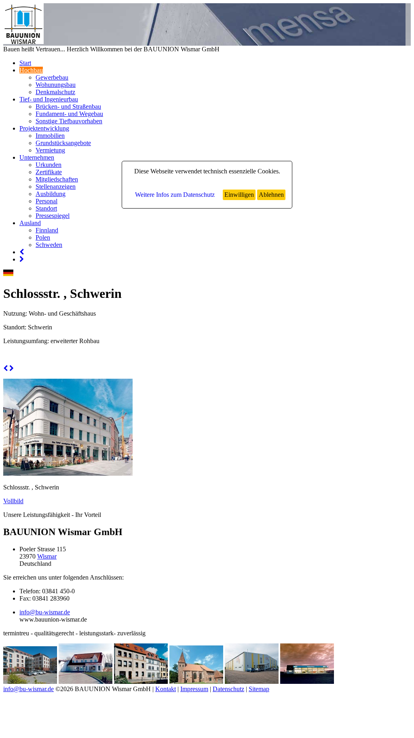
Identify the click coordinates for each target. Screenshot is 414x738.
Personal (46, 201)
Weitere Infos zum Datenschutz (175, 194)
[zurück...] (21, 252)
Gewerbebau (52, 77)
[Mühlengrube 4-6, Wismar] (141, 681)
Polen (43, 237)
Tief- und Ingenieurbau (48, 99)
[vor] (11, 368)
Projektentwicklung (44, 128)
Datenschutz (228, 688)
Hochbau (31, 70)
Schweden (49, 244)
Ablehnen (271, 194)
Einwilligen (239, 194)
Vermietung (50, 150)
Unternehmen (36, 157)
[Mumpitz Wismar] (252, 681)
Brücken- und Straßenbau (68, 106)
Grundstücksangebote (63, 142)
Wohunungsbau (56, 84)
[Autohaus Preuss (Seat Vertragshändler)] (307, 681)
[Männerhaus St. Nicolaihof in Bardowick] (196, 681)
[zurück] (5, 368)
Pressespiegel (53, 215)
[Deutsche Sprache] (8, 273)
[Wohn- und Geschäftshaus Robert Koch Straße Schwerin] (30, 681)
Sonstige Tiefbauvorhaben (69, 121)
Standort (46, 208)
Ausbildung (50, 193)
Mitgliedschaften (57, 179)
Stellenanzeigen (56, 186)
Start (25, 62)
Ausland (30, 222)
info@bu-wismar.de (44, 612)
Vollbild (13, 501)
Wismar (47, 556)
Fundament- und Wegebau (69, 113)
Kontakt (165, 688)
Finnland (47, 230)
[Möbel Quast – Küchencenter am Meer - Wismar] (85, 681)
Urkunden (48, 164)
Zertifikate (49, 172)
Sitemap (259, 688)
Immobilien (50, 135)
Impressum (194, 688)
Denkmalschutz (55, 92)
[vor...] (21, 259)
